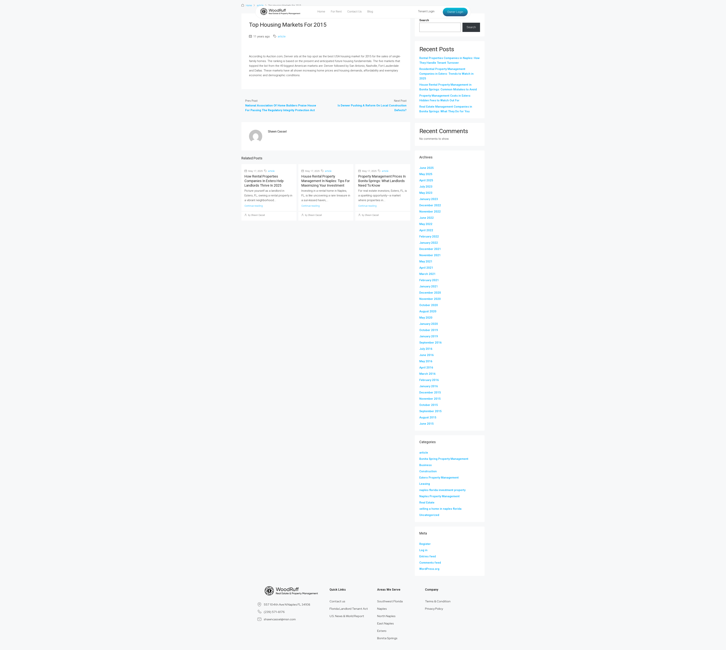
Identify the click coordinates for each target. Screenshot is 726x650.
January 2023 (428, 199)
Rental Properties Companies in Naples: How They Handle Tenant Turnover (449, 60)
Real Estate (426, 502)
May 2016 (425, 361)
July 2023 (425, 186)
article (282, 36)
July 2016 (425, 349)
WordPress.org (429, 569)
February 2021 (429, 280)
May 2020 (425, 317)
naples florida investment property (442, 490)
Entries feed (427, 556)
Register (425, 544)
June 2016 (426, 355)
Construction (428, 471)
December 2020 (430, 292)
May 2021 (425, 261)
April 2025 (426, 180)
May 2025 (425, 174)
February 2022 (429, 236)
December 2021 (430, 249)
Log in (423, 550)
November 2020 (430, 299)
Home (321, 11)
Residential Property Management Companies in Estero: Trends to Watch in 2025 (446, 73)
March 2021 (427, 274)
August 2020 (427, 311)
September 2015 (430, 411)
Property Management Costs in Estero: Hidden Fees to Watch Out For (445, 98)
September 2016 (430, 342)
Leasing (424, 484)
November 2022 (430, 211)
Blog (370, 11)
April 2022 (426, 230)
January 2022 (428, 242)
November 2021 (430, 255)
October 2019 (428, 330)
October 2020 (428, 305)
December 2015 (430, 392)
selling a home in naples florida (440, 508)
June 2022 (426, 218)
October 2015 (428, 405)
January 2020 (428, 324)
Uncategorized (429, 515)
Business (425, 465)
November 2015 (430, 398)
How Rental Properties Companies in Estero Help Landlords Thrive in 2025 (264, 180)
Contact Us (354, 11)
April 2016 (426, 367)
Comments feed (430, 562)
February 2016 (429, 380)
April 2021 (426, 267)
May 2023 (425, 193)
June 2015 (426, 423)
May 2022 (425, 224)
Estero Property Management (439, 477)
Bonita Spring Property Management (443, 459)
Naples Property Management (439, 496)
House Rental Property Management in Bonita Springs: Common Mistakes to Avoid (448, 87)
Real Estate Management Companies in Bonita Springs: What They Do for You (445, 109)
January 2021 (428, 286)
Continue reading (253, 205)
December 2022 (430, 205)
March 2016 (427, 373)
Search (424, 20)
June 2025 (426, 168)
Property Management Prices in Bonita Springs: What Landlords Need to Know (382, 180)
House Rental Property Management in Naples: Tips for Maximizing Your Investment (325, 180)
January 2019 (428, 336)
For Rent (336, 11)
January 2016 (428, 386)
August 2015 (427, 417)
